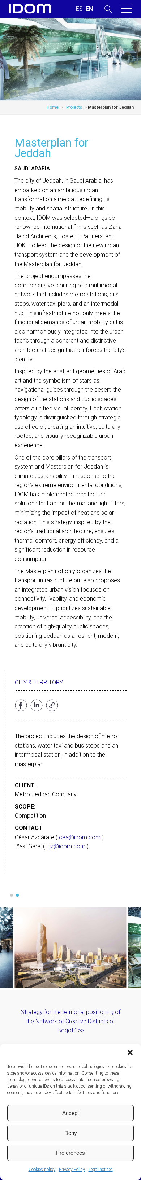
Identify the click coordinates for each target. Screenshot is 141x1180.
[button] (130, 1052)
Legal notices (101, 1169)
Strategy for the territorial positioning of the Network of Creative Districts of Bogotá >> (70, 1021)
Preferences (70, 1153)
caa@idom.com (80, 837)
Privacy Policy (72, 1169)
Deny (70, 1133)
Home (53, 107)
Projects (74, 107)
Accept (70, 1113)
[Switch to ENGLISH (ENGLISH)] (89, 9)
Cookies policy (42, 1169)
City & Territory (39, 682)
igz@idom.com (65, 846)
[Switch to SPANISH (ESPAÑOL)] (79, 9)
